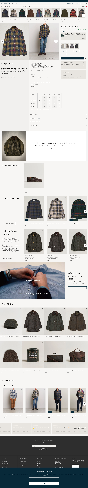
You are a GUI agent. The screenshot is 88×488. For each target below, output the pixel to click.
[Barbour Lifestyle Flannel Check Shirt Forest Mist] (67, 46)
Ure (13, 6)
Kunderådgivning (69, 3)
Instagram (39, 461)
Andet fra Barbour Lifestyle (10, 232)
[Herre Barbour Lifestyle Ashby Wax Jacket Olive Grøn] (34, 241)
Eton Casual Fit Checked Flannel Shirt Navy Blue (81, 19)
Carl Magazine (82, 6)
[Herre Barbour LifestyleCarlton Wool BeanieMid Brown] (11, 354)
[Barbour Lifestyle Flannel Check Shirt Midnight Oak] (72, 46)
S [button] (63, 51)
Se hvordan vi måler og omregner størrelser (41, 109)
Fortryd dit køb (22, 467)
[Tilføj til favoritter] (42, 164)
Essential (4, 77)
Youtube (38, 465)
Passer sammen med (11, 165)
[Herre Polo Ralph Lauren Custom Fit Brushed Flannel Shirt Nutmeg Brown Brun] (31, 13)
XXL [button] (63, 54)
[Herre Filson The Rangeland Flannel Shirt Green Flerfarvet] (48, 13)
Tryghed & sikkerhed (5, 465)
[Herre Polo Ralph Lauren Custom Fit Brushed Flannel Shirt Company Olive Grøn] (65, 13)
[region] (44, 428)
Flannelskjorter (11, 24)
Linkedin (38, 467)
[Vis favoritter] (84, 3)
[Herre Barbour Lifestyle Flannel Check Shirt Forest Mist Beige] (14, 13)
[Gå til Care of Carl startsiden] (6, 3)
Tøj (5, 6)
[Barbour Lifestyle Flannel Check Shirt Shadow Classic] (77, 46)
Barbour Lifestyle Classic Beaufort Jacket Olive (31, 336)
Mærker (23, 6)
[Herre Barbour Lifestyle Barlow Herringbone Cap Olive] (11, 321)
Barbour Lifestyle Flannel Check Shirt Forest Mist (13, 19)
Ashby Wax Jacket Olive (29, 257)
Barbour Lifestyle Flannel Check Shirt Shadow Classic (5, 19)
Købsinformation (23, 461)
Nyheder (2, 6)
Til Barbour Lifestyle (7, 258)
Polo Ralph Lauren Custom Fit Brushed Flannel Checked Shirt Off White (13, 415)
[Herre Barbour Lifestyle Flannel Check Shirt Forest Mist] (35, 400)
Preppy (15, 77)
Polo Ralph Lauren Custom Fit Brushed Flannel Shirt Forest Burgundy (55, 19)
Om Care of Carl (5, 463)
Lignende (10, 198)
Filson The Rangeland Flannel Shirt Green (47, 19)
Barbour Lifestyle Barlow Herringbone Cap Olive (9, 336)
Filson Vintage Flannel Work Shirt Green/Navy (22, 19)
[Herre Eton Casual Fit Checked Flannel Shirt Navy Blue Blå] (82, 13)
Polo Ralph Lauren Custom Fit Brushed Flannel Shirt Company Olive (64, 19)
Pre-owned (35, 6)
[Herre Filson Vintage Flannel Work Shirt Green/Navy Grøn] (22, 13)
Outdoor (26, 6)
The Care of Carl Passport (44, 0)
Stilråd (77, 3)
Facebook (39, 463)
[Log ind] (81, 3)
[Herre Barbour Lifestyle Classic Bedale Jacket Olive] (55, 321)
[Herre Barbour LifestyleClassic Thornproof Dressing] (33, 354)
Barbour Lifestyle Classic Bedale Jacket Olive (53, 336)
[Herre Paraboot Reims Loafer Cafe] (34, 175)
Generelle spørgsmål (23, 465)
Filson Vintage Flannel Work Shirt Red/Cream (73, 19)
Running (30, 6)
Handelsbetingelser (5, 467)
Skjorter (5, 24)
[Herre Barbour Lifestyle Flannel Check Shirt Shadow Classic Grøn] (5, 13)
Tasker (16, 6)
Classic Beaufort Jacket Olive (52, 257)
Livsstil (19, 6)
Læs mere (83, 38)
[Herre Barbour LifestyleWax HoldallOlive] (55, 354)
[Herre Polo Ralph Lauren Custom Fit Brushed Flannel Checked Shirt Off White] (13, 400)
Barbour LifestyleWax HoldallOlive (51, 370)
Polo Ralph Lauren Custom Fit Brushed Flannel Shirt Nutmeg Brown (30, 19)
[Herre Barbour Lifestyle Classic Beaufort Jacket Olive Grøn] (57, 241)
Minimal (10, 77)
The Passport (4, 461)
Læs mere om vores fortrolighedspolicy (44, 449)
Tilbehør (10, 6)
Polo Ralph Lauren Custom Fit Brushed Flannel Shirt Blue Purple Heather (39, 19)
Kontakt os (22, 463)
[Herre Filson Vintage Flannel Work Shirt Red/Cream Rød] (73, 13)
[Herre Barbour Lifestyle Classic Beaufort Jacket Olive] (33, 321)
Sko (7, 6)
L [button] (76, 51)
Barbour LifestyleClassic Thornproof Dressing (31, 370)
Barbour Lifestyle (64, 25)
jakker (15, 249)
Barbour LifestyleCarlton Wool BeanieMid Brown (9, 370)
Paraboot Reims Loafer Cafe (30, 190)
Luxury (39, 6)
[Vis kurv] (86, 4)
